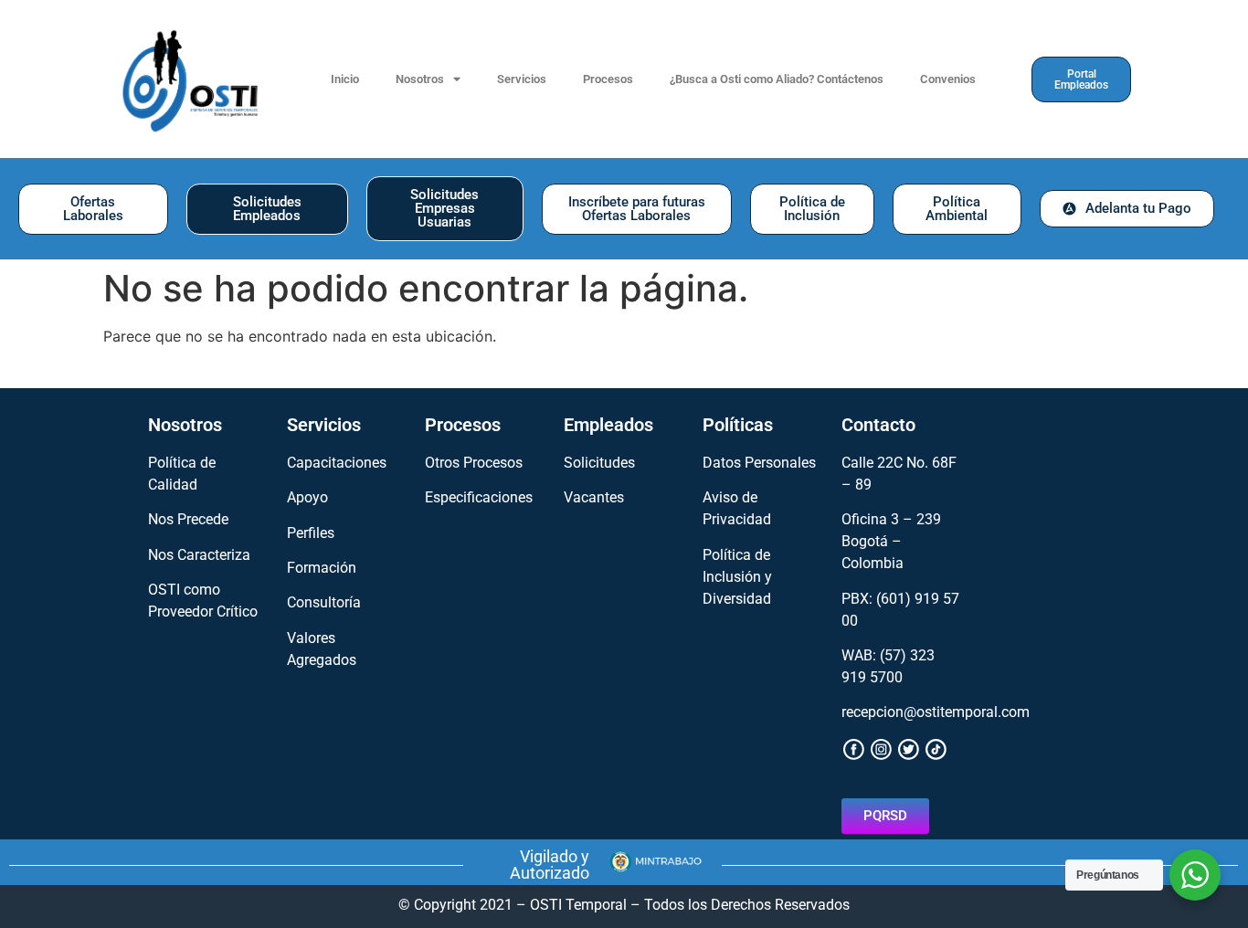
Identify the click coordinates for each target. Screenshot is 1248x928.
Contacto (878, 425)
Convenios (948, 79)
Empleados (608, 425)
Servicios (521, 79)
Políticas (738, 425)
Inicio (345, 79)
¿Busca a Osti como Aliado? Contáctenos (776, 79)
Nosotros (420, 79)
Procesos (608, 79)
